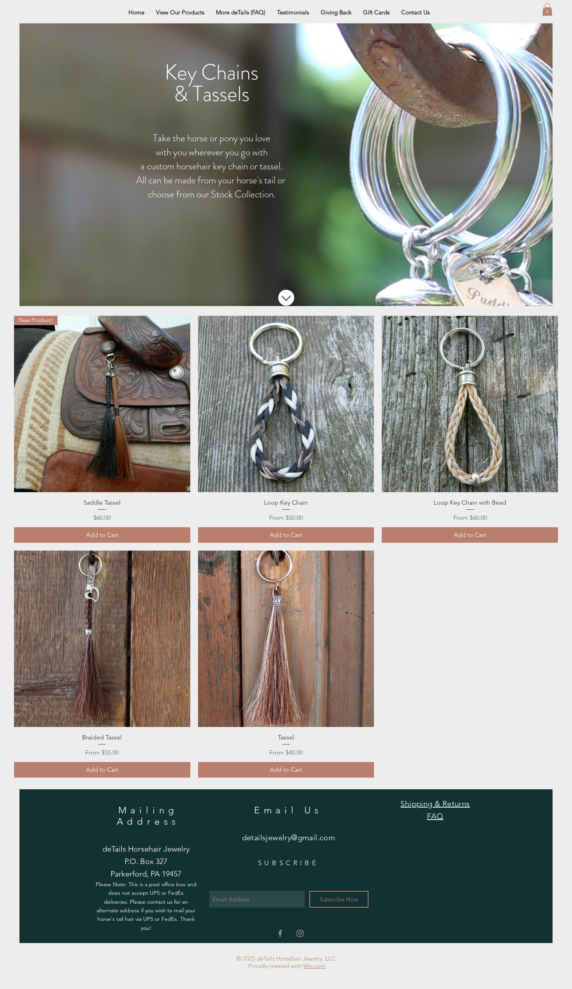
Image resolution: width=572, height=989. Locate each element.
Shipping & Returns (435, 803)
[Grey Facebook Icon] (280, 933)
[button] (547, 9)
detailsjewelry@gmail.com (288, 837)
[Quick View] (286, 404)
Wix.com (314, 966)
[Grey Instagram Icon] (300, 933)
